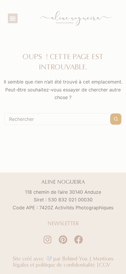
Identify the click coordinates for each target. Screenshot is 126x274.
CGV (106, 265)
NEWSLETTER (63, 223)
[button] (13, 18)
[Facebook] (78, 240)
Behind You (74, 258)
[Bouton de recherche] (115, 119)
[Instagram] (47, 240)
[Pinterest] (63, 240)
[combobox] (57, 119)
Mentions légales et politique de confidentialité (63, 261)
